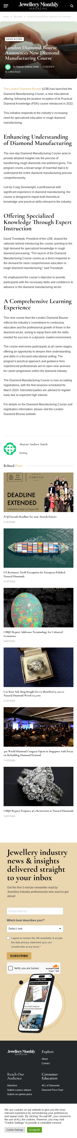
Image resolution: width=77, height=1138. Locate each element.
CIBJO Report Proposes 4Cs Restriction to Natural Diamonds (38, 811)
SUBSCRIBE (19, 955)
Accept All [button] (34, 1129)
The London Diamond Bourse (22, 88)
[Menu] (6, 6)
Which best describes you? (25, 920)
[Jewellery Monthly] (38, 6)
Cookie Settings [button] (15, 1129)
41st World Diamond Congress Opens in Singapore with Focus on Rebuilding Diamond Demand (38, 753)
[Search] (71, 6)
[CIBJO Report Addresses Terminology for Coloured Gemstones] (38, 607)
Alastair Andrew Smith (27, 66)
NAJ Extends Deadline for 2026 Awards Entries (30, 517)
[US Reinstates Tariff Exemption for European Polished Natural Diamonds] (38, 548)
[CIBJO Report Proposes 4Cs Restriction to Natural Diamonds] (38, 786)
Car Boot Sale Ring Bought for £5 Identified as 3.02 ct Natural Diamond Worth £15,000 (34, 693)
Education (14, 39)
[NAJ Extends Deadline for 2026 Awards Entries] (38, 492)
